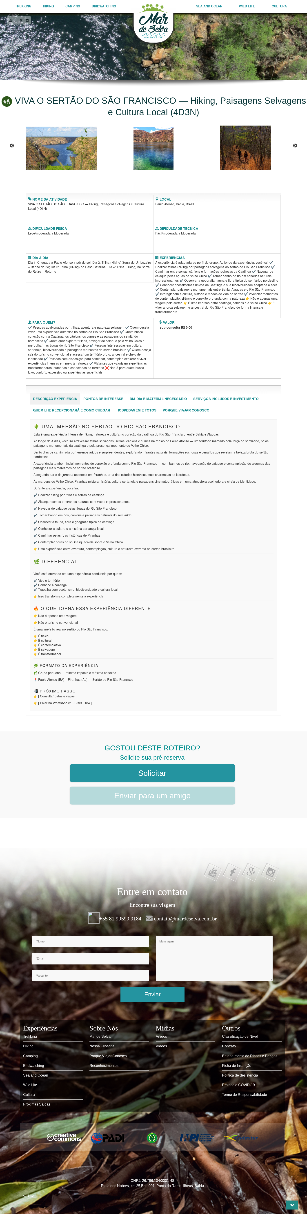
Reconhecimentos (103, 1066)
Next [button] (295, 146)
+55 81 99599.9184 (120, 919)
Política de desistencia (240, 1075)
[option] (61, 146)
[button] (292, 1205)
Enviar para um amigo (152, 795)
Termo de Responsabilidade (244, 1095)
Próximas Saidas (36, 1104)
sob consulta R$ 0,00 (176, 327)
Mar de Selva (100, 1036)
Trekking (23, 6)
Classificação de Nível (240, 1036)
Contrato (229, 1046)
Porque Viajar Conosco (108, 1056)
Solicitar (152, 773)
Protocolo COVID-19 (238, 1085)
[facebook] (16, 20)
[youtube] (10, 20)
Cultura (279, 6)
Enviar (152, 994)
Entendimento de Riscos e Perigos (249, 1056)
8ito (30, 1195)
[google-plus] (21, 20)
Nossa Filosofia (101, 1046)
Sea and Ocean (209, 6)
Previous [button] (12, 146)
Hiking (48, 6)
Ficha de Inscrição (236, 1066)
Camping (72, 6)
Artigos (161, 1036)
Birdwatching (104, 6)
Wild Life (247, 6)
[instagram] (27, 20)
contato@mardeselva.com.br (185, 919)
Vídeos (161, 1046)
